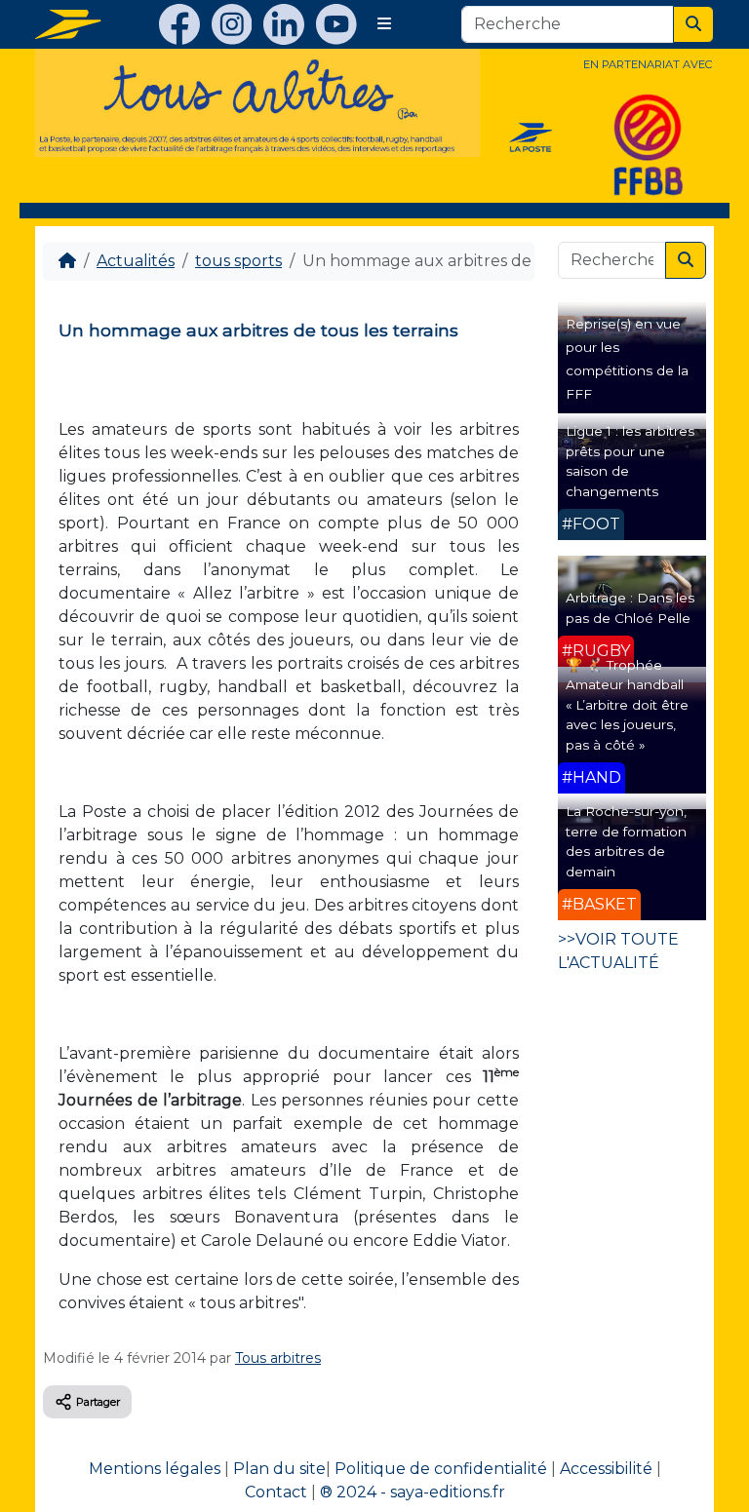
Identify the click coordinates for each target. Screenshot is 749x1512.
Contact (276, 1492)
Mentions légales (154, 1468)
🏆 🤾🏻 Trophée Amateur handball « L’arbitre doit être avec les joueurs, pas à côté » (627, 705)
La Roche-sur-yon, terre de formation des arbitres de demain (626, 840)
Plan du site (279, 1468)
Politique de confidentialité (441, 1468)
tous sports (238, 261)
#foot (591, 524)
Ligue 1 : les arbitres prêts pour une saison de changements (630, 460)
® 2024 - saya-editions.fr (412, 1492)
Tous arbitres (278, 1358)
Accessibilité (606, 1468)
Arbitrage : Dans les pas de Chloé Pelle (630, 607)
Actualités (136, 261)
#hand (591, 777)
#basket (599, 904)
